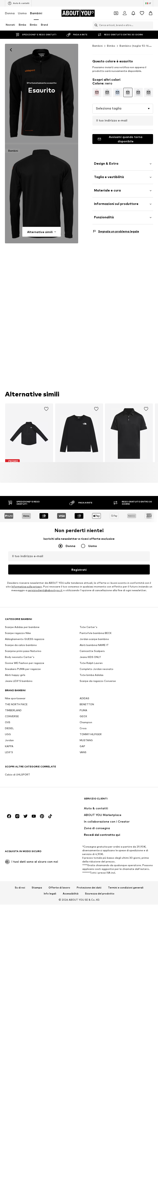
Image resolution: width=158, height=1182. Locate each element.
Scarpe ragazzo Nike (18, 633)
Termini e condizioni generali (125, 887)
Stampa (37, 887)
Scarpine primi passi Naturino (23, 651)
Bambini (36, 13)
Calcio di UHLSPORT (17, 774)
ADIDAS (84, 698)
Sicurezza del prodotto (99, 893)
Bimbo (111, 45)
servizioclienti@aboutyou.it (45, 590)
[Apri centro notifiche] (133, 13)
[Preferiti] (141, 13)
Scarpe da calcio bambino (21, 645)
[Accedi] (124, 13)
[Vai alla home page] (27, 800)
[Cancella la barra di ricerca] (150, 25)
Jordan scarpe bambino (94, 639)
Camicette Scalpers (92, 651)
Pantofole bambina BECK (96, 633)
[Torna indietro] (11, 50)
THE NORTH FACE (16, 704)
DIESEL (9, 728)
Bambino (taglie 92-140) (136, 45)
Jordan (9, 740)
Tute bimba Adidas (91, 675)
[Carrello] (150, 13)
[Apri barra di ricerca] (95, 25)
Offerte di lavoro (59, 887)
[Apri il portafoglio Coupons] (116, 13)
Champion (86, 722)
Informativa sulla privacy (27, 586)
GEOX (83, 716)
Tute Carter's (88, 627)
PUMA (83, 710)
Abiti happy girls (15, 675)
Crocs (83, 728)
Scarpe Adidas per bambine (22, 627)
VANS (83, 752)
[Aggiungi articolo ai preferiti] (46, 409)
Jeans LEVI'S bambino (19, 681)
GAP (82, 746)
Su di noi (20, 887)
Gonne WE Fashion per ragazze (24, 663)
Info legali (50, 893)
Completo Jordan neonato (96, 669)
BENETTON (87, 704)
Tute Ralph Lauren (91, 663)
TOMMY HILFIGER (91, 734)
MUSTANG (86, 740)
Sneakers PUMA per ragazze (23, 669)
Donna (10, 13)
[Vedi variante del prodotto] (96, 92)
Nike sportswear (15, 698)
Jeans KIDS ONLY (90, 657)
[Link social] (9, 816)
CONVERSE (12, 716)
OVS (7, 722)
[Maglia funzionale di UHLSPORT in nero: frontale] (41, 93)
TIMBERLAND (13, 710)
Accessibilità (70, 893)
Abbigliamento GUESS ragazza (24, 639)
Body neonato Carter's (19, 657)
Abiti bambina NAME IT (94, 645)
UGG (8, 734)
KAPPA (9, 746)
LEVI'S (9, 752)
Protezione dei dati (89, 887)
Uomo (22, 13)
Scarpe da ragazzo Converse (98, 681)
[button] (122, 109)
